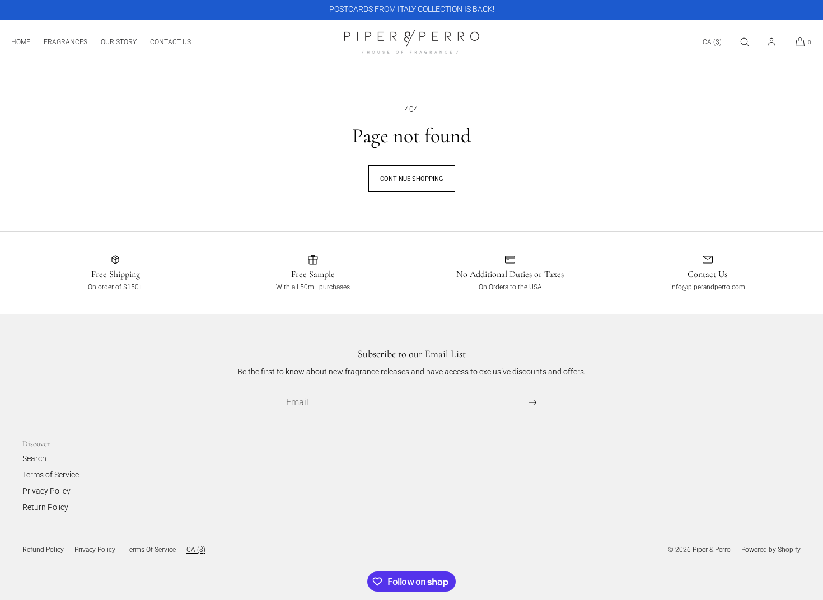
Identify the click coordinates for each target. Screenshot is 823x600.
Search (34, 458)
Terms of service (151, 550)
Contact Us (170, 42)
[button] (744, 42)
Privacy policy (94, 550)
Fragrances (65, 42)
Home (20, 42)
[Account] (771, 42)
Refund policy (43, 550)
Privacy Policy (46, 490)
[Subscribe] (523, 402)
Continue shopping (411, 178)
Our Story (119, 42)
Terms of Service (50, 474)
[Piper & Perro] (412, 42)
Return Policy (45, 507)
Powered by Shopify (771, 550)
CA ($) (712, 42)
